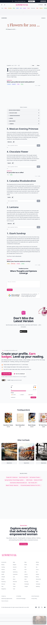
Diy (36, 567)
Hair (37, 571)
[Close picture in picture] (33, 617)
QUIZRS (39, 85)
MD (18, 65)
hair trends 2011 (32, 482)
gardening (4, 18)
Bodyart (14, 564)
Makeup (26, 576)
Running (26, 581)
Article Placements (35, 596)
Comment (10, 289)
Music (14, 579)
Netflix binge (13, 263)
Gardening (15, 571)
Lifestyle (3, 576)
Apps (14, 562)
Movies (2, 579)
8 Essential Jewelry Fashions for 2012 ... (31, 485)
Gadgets (24, 8)
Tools (14, 588)
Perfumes (15, 581)
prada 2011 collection (12, 477)
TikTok (22, 84)
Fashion (3, 569)
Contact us (3, 596)
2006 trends (29, 480)
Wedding (38, 586)
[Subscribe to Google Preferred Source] (14, 295)
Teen (2, 586)
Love (21, 8)
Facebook (9, 84)
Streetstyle (26, 584)
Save (33, 65)
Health (17, 8)
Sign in (24, 376)
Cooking (22, 263)
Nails (37, 8)
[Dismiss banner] (39, 294)
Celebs (37, 564)
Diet (25, 567)
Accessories (3, 562)
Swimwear (38, 584)
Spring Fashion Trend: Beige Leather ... (15, 480)
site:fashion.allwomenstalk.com (18, 482)
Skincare (41, 8)
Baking (37, 562)
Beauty (2, 564)
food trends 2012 (23, 477)
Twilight (26, 586)
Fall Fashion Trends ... (35, 477)
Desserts (15, 567)
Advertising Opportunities (6, 598)
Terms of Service (4, 601)
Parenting (9, 8)
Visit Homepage (23, 544)
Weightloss (3, 588)
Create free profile (6, 373)
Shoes (6, 8)
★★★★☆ (43, 18)
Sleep (14, 8)
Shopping (18, 263)
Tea (8, 174)
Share (38, 65)
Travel (28, 8)
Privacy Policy (34, 598)
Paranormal (33, 8)
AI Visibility (18, 596)
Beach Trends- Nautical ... (12, 485)
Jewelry (37, 574)
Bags (25, 562)
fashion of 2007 (38, 480)
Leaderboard (13, 397)
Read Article (12, 463)
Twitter (18, 84)
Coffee (11, 174)
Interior (26, 574)
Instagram (14, 84)
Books (25, 564)
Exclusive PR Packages (21, 598)
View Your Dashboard (20, 373)
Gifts (25, 571)
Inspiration (15, 574)
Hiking (8, 263)
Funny (37, 569)
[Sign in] (45, 5)
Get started (33, 397)
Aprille (9, 65)
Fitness (14, 569)
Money (37, 576)
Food (2, 8)
